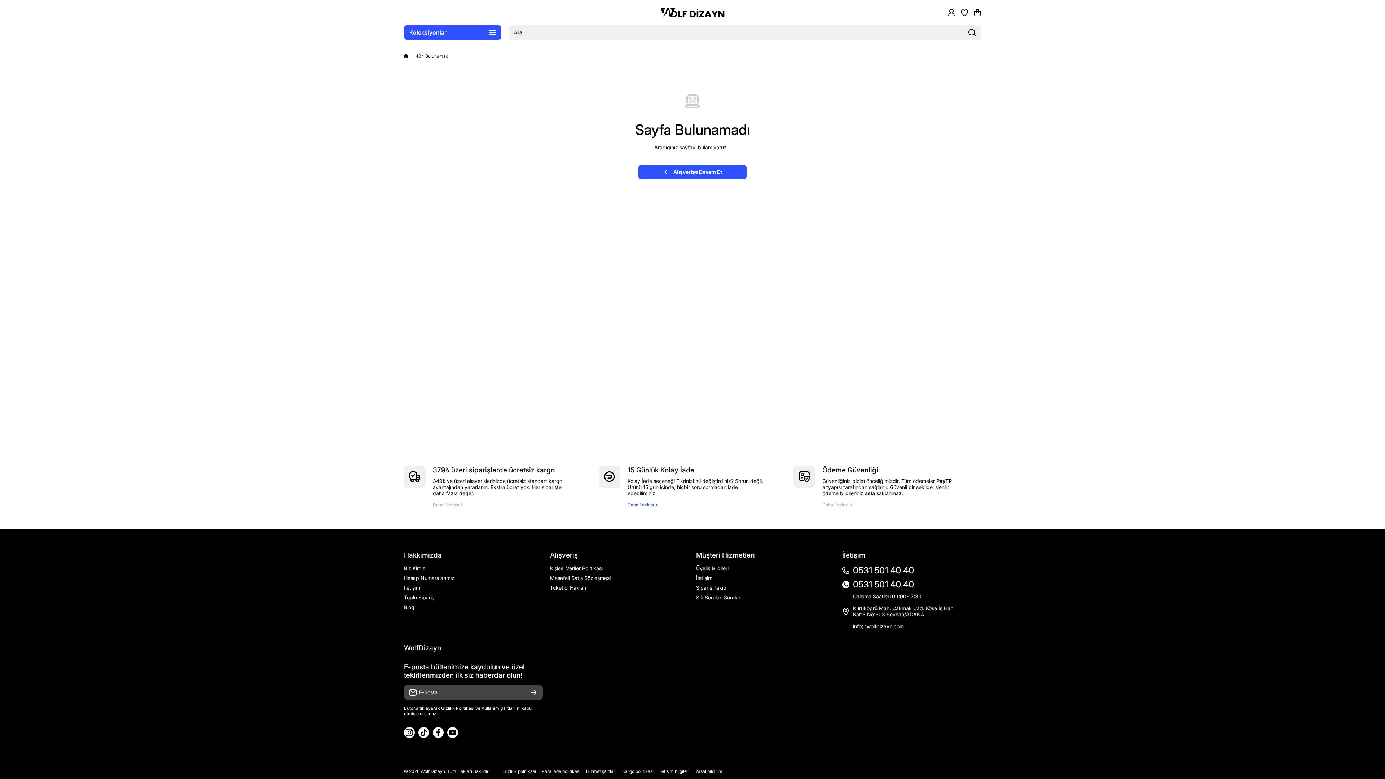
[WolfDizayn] (692, 13)
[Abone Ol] (534, 692)
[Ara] (972, 32)
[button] (977, 12)
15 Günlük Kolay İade (661, 470)
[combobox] (745, 32)
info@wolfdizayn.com (878, 626)
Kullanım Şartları (498, 708)
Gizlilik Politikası (457, 708)
